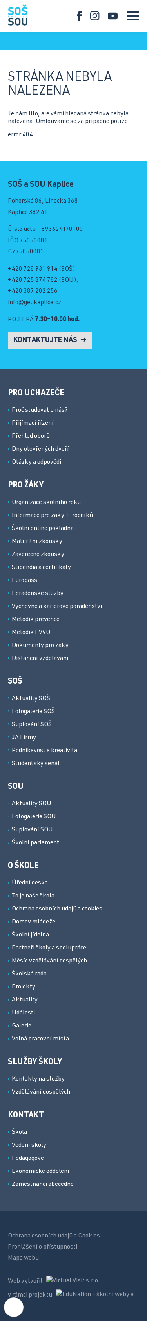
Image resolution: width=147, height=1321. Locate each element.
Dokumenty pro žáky (40, 646)
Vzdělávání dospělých (41, 1092)
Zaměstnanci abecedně (43, 1185)
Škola (19, 1133)
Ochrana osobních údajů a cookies (57, 909)
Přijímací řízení (33, 423)
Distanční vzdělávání (40, 659)
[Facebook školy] (79, 16)
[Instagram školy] (95, 16)
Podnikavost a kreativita (44, 751)
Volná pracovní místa (40, 1039)
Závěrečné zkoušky (38, 555)
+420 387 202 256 (33, 291)
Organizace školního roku (46, 503)
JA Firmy (24, 738)
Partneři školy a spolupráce (49, 948)
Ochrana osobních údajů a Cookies (54, 1236)
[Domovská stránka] (17, 15)
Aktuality (25, 1000)
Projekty (23, 987)
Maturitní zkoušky (37, 542)
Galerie (21, 1026)
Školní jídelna (30, 935)
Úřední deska (30, 883)
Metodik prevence (36, 620)
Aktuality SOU (31, 804)
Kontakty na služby (38, 1079)
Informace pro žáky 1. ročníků (52, 516)
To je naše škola (33, 896)
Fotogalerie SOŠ (33, 712)
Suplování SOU (32, 830)
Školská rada (29, 974)
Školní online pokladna (43, 529)
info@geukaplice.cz (34, 303)
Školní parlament (35, 843)
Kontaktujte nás (46, 340)
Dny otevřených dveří (40, 449)
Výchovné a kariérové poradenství (57, 607)
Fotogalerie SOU (34, 817)
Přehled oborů (31, 436)
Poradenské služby (38, 594)
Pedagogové (28, 1159)
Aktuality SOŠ (31, 699)
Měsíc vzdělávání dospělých (49, 961)
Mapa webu (23, 1258)
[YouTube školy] (113, 16)
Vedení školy (29, 1146)
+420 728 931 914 (33, 269)
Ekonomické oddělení (40, 1172)
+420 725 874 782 (33, 280)
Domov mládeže (33, 922)
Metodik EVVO (31, 633)
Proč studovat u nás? (40, 410)
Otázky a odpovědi (36, 462)
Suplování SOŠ (32, 725)
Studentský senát (36, 764)
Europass (24, 581)
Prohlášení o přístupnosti (42, 1247)
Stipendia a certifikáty (41, 568)
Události (23, 1013)
